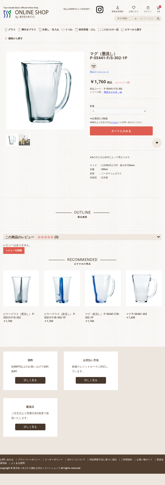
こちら (114, 122)
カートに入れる (121, 131)
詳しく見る (30, 380)
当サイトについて (76, 459)
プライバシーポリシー (29, 459)
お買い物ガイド (144, 459)
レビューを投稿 (14, 250)
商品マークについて (99, 72)
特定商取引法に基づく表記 (103, 459)
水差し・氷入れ (50, 29)
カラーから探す (133, 29)
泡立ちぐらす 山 (113, 92)
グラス (11, 29)
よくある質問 (18, 463)
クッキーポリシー (54, 459)
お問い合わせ (7, 459)
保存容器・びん (87, 29)
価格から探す (15, 38)
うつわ (69, 29)
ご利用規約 (126, 459)
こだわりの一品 (110, 29)
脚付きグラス (28, 29)
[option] (45, 90)
